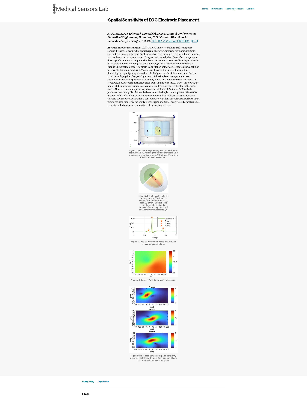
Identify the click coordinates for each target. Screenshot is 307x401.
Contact (250, 8)
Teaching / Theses (235, 8)
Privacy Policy (88, 381)
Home (205, 8)
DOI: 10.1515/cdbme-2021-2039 (170, 41)
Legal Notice (103, 381)
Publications (217, 8)
